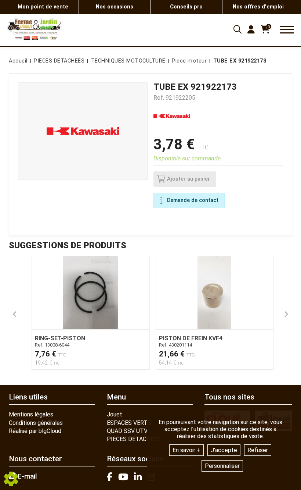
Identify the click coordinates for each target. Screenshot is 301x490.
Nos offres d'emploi (258, 7)
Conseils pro (186, 7)
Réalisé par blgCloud (35, 430)
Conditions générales (36, 422)
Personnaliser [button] (222, 465)
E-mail (26, 476)
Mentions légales (31, 414)
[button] (238, 61)
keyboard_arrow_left (15, 314)
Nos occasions (114, 7)
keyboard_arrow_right (286, 314)
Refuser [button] (257, 450)
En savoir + (186, 450)
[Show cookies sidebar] (11, 479)
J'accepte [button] (224, 450)
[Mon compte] (251, 29)
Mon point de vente (43, 7)
